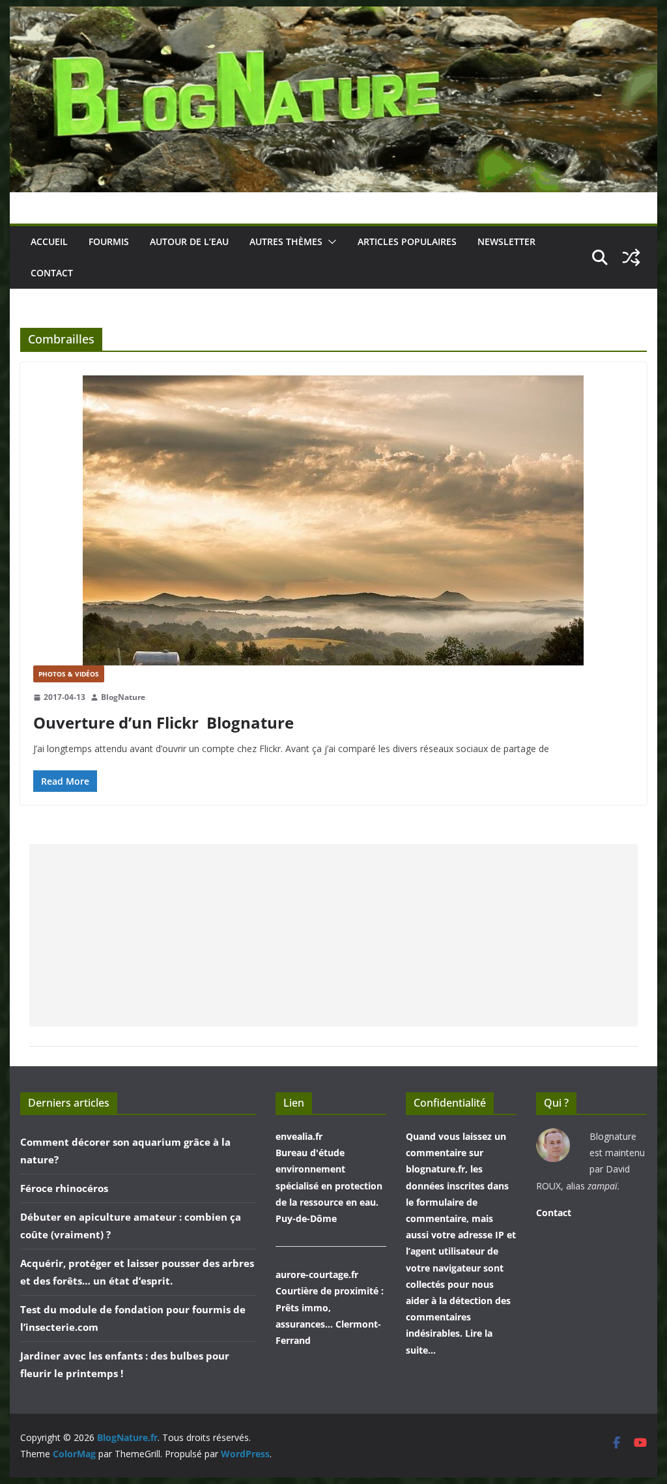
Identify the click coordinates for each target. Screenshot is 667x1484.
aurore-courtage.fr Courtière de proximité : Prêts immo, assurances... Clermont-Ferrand (330, 1307)
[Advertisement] (333, 935)
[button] (329, 242)
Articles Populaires (407, 241)
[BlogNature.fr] (333, 15)
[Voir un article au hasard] (631, 257)
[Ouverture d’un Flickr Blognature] (333, 520)
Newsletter (506, 241)
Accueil (49, 241)
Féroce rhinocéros (64, 1188)
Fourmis (109, 241)
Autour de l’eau (189, 241)
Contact (52, 273)
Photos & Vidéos (68, 673)
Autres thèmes (285, 241)
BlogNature (123, 697)
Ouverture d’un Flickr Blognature (163, 722)
